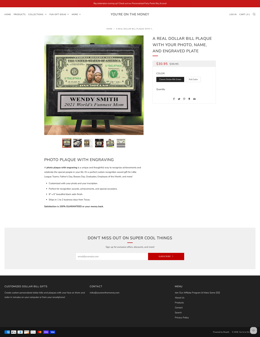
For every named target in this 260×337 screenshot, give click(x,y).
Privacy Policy (182, 317)
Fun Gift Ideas (58, 14)
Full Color (193, 79)
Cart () (244, 14)
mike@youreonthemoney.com (104, 292)
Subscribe (165, 256)
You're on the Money (130, 14)
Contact (179, 307)
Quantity (160, 89)
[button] (66, 143)
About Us (179, 297)
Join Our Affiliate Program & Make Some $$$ (197, 292)
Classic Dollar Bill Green (170, 79)
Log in (233, 14)
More (75, 14)
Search (178, 312)
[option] (94, 85)
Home (8, 14)
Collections (36, 14)
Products (20, 14)
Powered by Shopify (221, 332)
